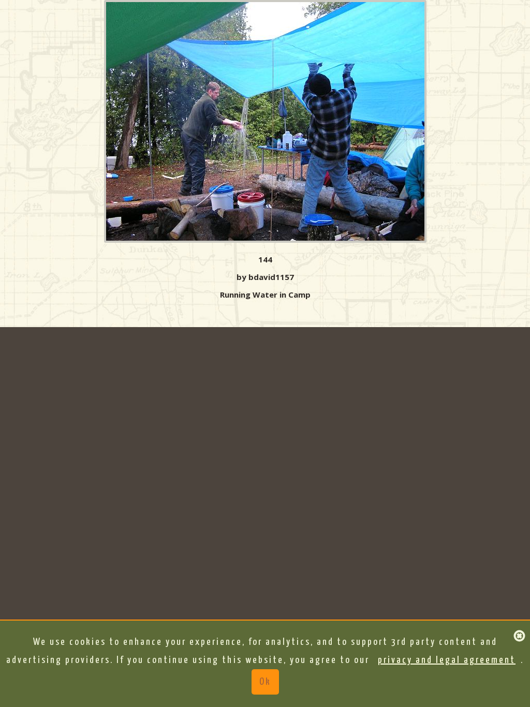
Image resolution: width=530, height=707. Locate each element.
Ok (265, 682)
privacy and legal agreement (447, 660)
